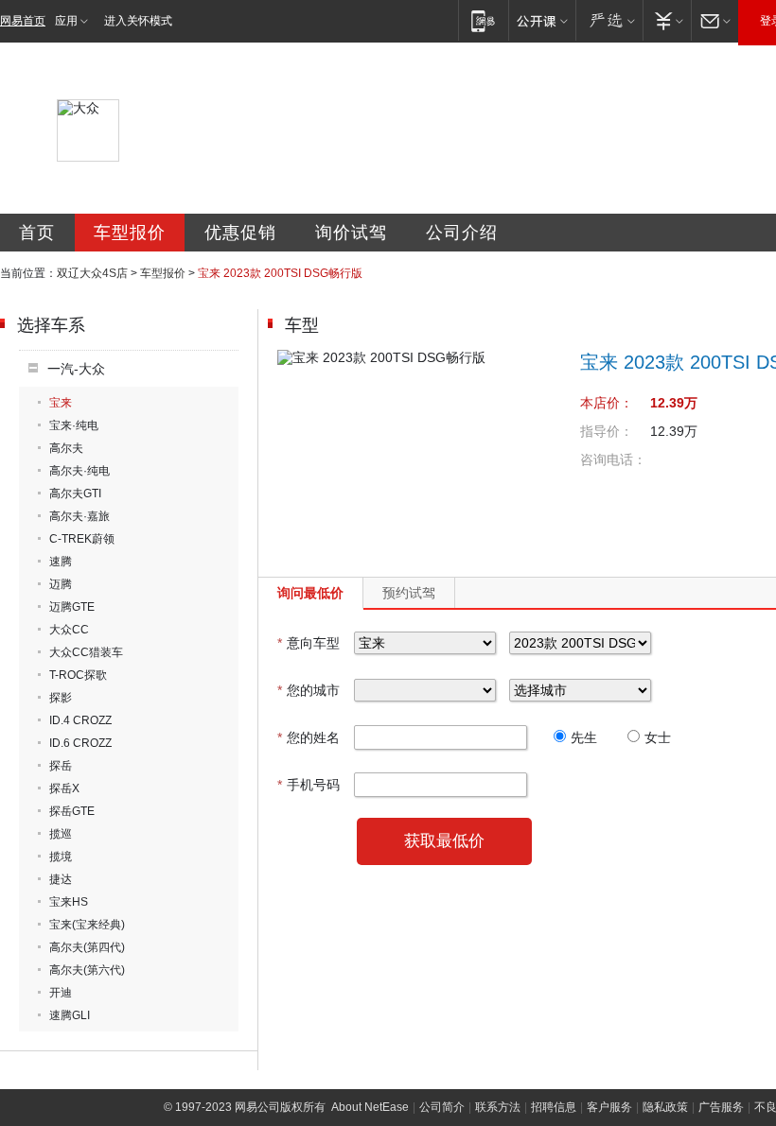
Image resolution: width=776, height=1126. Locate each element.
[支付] (667, 20)
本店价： (606, 402)
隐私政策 (665, 1107)
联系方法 (497, 1107)
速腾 (60, 561)
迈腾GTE (72, 607)
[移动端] (483, 20)
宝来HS (68, 902)
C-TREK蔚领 (82, 539)
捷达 (60, 879)
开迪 (60, 992)
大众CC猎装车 (86, 652)
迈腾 (60, 584)
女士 (657, 737)
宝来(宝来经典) (87, 924)
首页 (37, 232)
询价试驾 (351, 232)
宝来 (60, 402)
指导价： (606, 431)
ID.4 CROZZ (80, 720)
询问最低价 (310, 592)
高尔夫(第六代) (87, 970)
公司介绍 (462, 232)
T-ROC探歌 (78, 675)
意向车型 (308, 642)
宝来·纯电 (73, 425)
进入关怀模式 (138, 20)
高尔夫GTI (75, 493)
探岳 (60, 765)
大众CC (69, 629)
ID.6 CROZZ (80, 743)
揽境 (60, 856)
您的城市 (308, 690)
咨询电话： (613, 459)
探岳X (64, 788)
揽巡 (60, 833)
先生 (584, 737)
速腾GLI (69, 1015)
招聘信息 (553, 1107)
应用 (66, 20)
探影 (60, 697)
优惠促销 (240, 232)
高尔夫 (66, 448)
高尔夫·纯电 (79, 470)
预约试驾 (408, 592)
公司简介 (442, 1107)
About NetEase (370, 1107)
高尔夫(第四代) (87, 947)
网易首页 (22, 20)
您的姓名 (308, 737)
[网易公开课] (541, 20)
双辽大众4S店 (92, 273)
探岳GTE (72, 811)
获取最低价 (444, 841)
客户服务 (609, 1107)
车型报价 (130, 232)
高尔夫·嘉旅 (79, 516)
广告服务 (721, 1107)
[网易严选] (609, 20)
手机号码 (308, 784)
